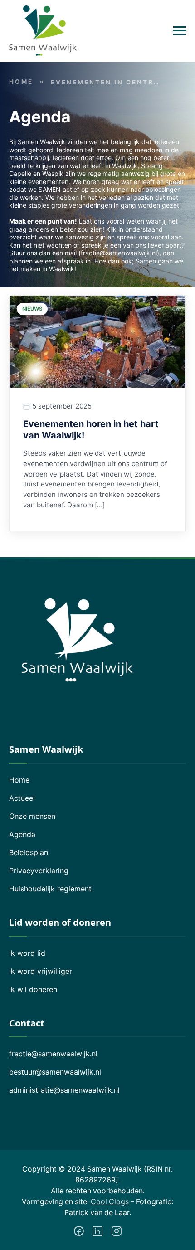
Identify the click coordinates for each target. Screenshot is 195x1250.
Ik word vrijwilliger (40, 971)
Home (21, 81)
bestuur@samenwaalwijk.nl (55, 1071)
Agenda (22, 834)
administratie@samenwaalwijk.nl (64, 1089)
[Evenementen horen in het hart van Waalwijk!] (97, 340)
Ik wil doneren (33, 989)
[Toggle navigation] (179, 30)
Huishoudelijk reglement (50, 888)
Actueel (22, 798)
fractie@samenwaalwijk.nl (53, 1053)
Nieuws (32, 309)
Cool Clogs (110, 1201)
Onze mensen (32, 816)
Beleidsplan (28, 852)
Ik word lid (27, 953)
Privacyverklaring (38, 870)
